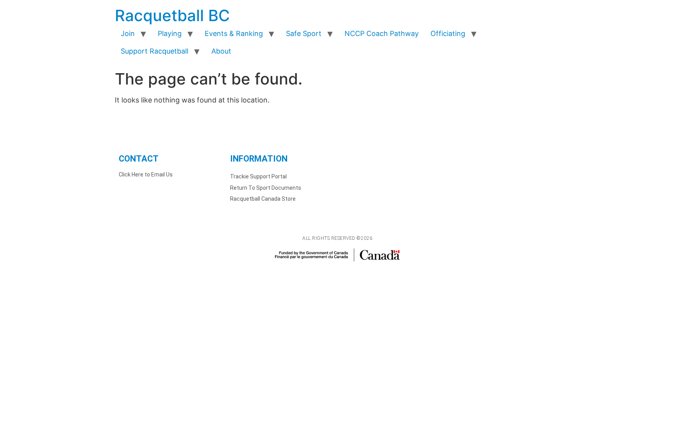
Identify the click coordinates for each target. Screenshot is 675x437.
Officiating (447, 33)
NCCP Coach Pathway (382, 33)
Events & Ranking (234, 33)
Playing (170, 33)
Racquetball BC (172, 15)
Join (128, 33)
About (221, 51)
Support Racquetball (154, 51)
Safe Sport (303, 33)
